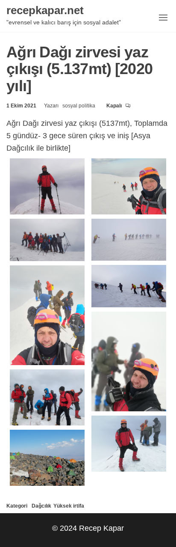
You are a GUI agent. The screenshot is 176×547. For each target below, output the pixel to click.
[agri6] (47, 397)
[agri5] (128, 361)
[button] (163, 17)
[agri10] (47, 186)
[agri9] (128, 186)
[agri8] (47, 458)
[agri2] (47, 240)
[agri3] (128, 286)
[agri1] (128, 240)
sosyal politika (79, 105)
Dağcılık (41, 505)
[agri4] (47, 315)
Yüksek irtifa (68, 505)
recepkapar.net (45, 10)
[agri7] (128, 444)
